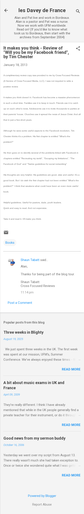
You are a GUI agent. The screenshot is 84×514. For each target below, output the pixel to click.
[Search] (78, 11)
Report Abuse (42, 504)
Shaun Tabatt (30, 260)
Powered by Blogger (42, 496)
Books (9, 243)
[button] (78, 49)
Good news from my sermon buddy (34, 438)
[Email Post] (6, 234)
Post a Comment (20, 303)
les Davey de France (42, 10)
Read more (71, 369)
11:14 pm (27, 292)
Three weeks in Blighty (23, 332)
